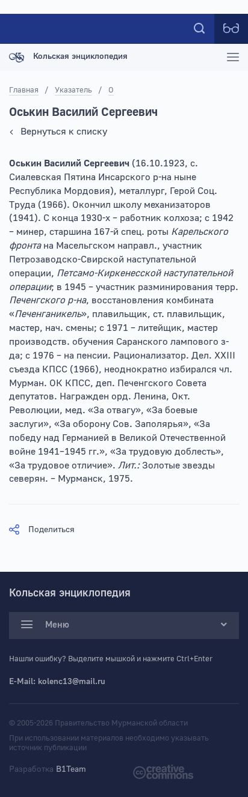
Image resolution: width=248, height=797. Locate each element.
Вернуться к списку (63, 132)
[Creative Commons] (163, 772)
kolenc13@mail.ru (71, 681)
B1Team (71, 769)
